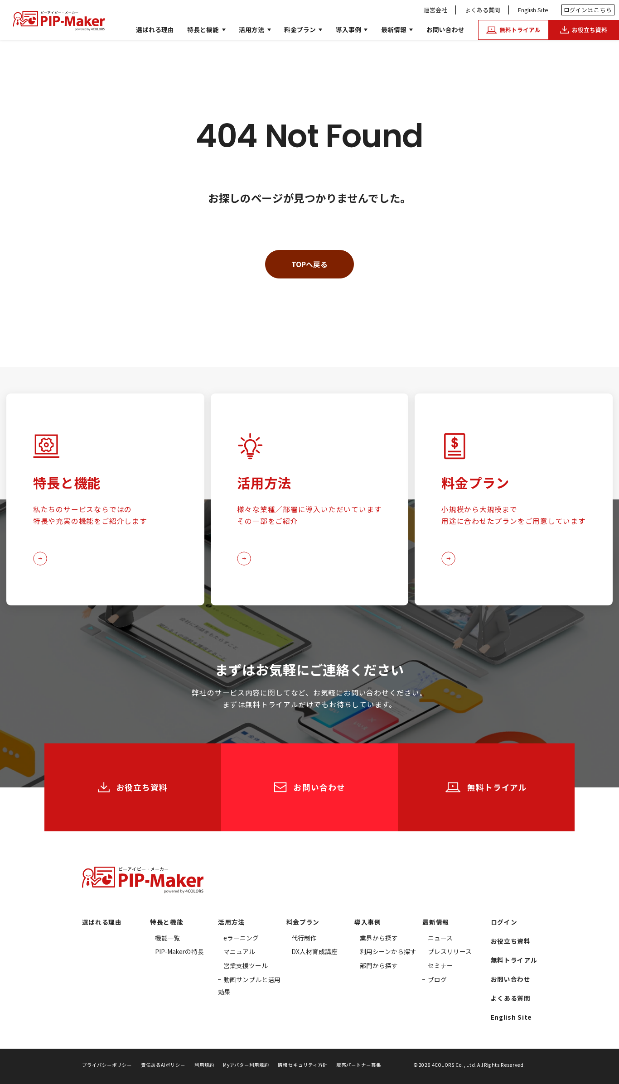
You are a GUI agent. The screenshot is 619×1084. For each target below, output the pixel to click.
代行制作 (304, 937)
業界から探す (379, 937)
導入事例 (348, 29)
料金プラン (300, 29)
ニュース (440, 937)
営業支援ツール (245, 965)
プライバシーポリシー (107, 1064)
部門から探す (379, 965)
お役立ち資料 (511, 940)
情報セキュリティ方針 (302, 1064)
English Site (533, 9)
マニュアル (239, 951)
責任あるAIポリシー (162, 1064)
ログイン (588, 9)
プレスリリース (450, 951)
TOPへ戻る (309, 264)
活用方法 (251, 29)
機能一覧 (167, 937)
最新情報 (393, 29)
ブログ (437, 979)
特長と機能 (203, 29)
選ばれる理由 (155, 29)
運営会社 (435, 9)
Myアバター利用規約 (246, 1064)
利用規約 (204, 1064)
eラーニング (241, 937)
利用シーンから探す (388, 951)
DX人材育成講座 (314, 951)
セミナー (440, 965)
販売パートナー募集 (358, 1064)
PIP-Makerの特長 (179, 951)
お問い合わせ (445, 29)
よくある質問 (482, 9)
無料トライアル (514, 959)
